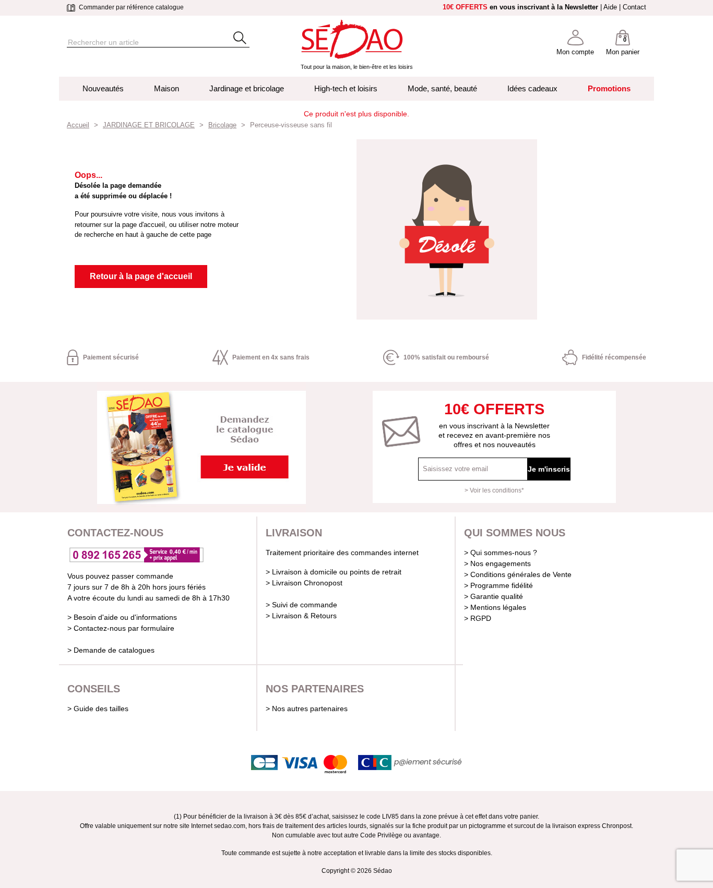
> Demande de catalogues (111, 650)
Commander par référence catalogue (130, 7)
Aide (610, 7)
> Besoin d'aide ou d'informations (122, 617)
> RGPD (477, 618)
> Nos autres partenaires (307, 708)
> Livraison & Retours (301, 615)
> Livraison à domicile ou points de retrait (333, 572)
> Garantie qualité (493, 596)
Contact (634, 7)
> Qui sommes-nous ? (500, 552)
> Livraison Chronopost (304, 583)
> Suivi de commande (301, 605)
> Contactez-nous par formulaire (120, 628)
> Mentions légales (495, 607)
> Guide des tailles (97, 708)
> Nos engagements (497, 563)
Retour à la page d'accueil (141, 276)
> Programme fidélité (498, 585)
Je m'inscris (549, 469)
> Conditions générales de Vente (518, 574)
